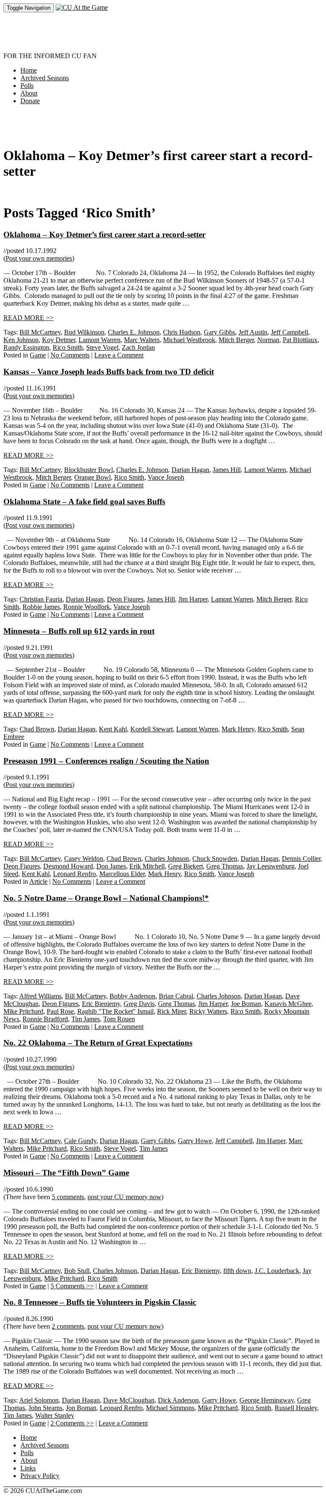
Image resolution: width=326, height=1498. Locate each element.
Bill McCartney (40, 332)
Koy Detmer (58, 339)
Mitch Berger (236, 339)
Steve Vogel (102, 347)
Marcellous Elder (122, 873)
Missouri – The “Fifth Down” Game (66, 1172)
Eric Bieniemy (101, 1003)
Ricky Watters (208, 1011)
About (28, 93)
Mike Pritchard (23, 1011)
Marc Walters (142, 339)
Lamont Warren (100, 339)
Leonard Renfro (74, 873)
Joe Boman (246, 1003)
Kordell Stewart (151, 729)
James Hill (227, 469)
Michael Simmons (170, 1407)
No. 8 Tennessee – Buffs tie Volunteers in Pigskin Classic (99, 1302)
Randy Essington (26, 347)
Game (38, 355)
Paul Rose (60, 1011)
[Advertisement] (157, 31)
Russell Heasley (296, 1407)
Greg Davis (139, 1003)
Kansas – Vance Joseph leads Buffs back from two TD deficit (108, 371)
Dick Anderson (178, 1400)
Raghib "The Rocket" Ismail (115, 1011)
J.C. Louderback (277, 1270)
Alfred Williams (40, 996)
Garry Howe (195, 1140)
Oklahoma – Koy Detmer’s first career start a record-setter (104, 234)
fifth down (237, 1270)
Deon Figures (125, 599)
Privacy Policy (39, 1475)
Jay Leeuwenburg (271, 866)
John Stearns (45, 1407)
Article (38, 881)
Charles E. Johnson (134, 332)
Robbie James (41, 606)
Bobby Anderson (132, 996)
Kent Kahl (113, 729)
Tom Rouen (119, 1019)
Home (28, 70)
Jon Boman (81, 1407)
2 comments (68, 1326)
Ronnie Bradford (45, 1019)
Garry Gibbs (157, 1140)
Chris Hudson (181, 332)
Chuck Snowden (214, 858)
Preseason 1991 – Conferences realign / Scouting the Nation (106, 760)
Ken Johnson (21, 339)
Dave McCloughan (129, 1400)
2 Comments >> (72, 1423)
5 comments (68, 1196)
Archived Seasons (44, 78)
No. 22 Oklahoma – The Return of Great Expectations (97, 1042)
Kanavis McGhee (288, 1003)
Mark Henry (238, 729)
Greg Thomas (224, 866)
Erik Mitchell (147, 866)
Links (28, 1468)
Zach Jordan (138, 347)
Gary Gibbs (219, 332)
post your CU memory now (124, 1196)
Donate (30, 100)
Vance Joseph (166, 477)
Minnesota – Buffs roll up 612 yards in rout (79, 631)
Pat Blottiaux (300, 339)
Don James (111, 866)
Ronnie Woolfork (86, 606)
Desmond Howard (68, 866)
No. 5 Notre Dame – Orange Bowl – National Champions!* (106, 898)
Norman (268, 339)
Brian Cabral (176, 996)
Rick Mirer (171, 1011)
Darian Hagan (190, 469)
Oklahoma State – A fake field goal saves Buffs (84, 501)
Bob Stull (77, 1270)
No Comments (70, 355)
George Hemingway (266, 1400)
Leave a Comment (118, 355)
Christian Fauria (41, 599)
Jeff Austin (253, 332)
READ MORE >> (28, 317)
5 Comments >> (72, 1286)
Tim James (85, 1019)
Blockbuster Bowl (88, 469)
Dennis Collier (301, 858)
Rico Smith (68, 347)
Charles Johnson (167, 858)
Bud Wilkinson (84, 332)
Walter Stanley (54, 1415)
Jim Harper (193, 599)
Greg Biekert (185, 866)
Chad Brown (37, 729)
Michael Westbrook (189, 339)
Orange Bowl (92, 477)
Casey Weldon (83, 858)
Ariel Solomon (39, 1400)
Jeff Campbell (289, 332)
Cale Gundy (80, 1140)
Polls (27, 85)
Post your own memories (39, 258)
